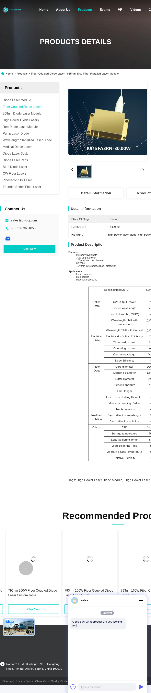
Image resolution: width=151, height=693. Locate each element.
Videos (135, 9)
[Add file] (73, 686)
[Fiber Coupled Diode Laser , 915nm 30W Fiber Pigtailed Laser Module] (107, 121)
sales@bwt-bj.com (24, 220)
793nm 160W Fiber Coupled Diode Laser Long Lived (88, 593)
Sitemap (7, 681)
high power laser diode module (99, 480)
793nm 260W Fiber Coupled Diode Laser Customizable (32, 593)
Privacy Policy (24, 681)
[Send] (141, 686)
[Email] (8, 238)
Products (85, 9)
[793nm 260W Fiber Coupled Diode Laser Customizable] (33, 559)
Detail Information (96, 193)
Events (105, 9)
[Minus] (141, 600)
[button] (26, 568)
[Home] (12, 10)
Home (43, 9)
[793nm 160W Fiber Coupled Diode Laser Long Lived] (89, 559)
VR (120, 9)
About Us (63, 9)
